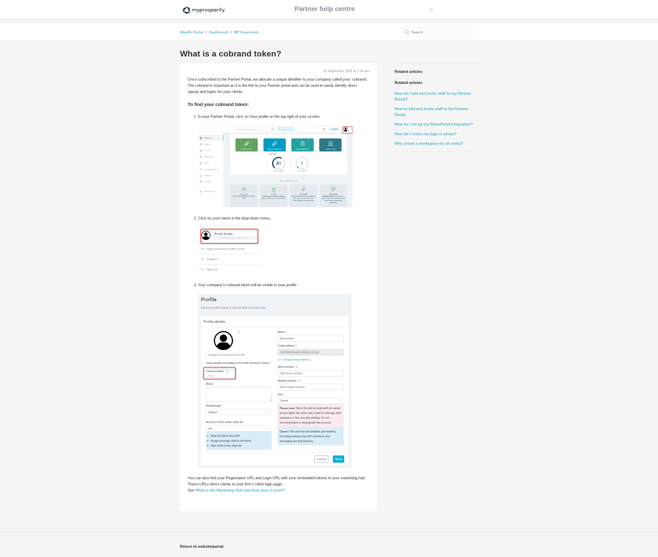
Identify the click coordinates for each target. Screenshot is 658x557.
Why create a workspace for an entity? (429, 143)
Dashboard (218, 32)
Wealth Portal (191, 32)
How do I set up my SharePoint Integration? (434, 124)
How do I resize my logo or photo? (425, 134)
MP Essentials (246, 32)
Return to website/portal (201, 546)
